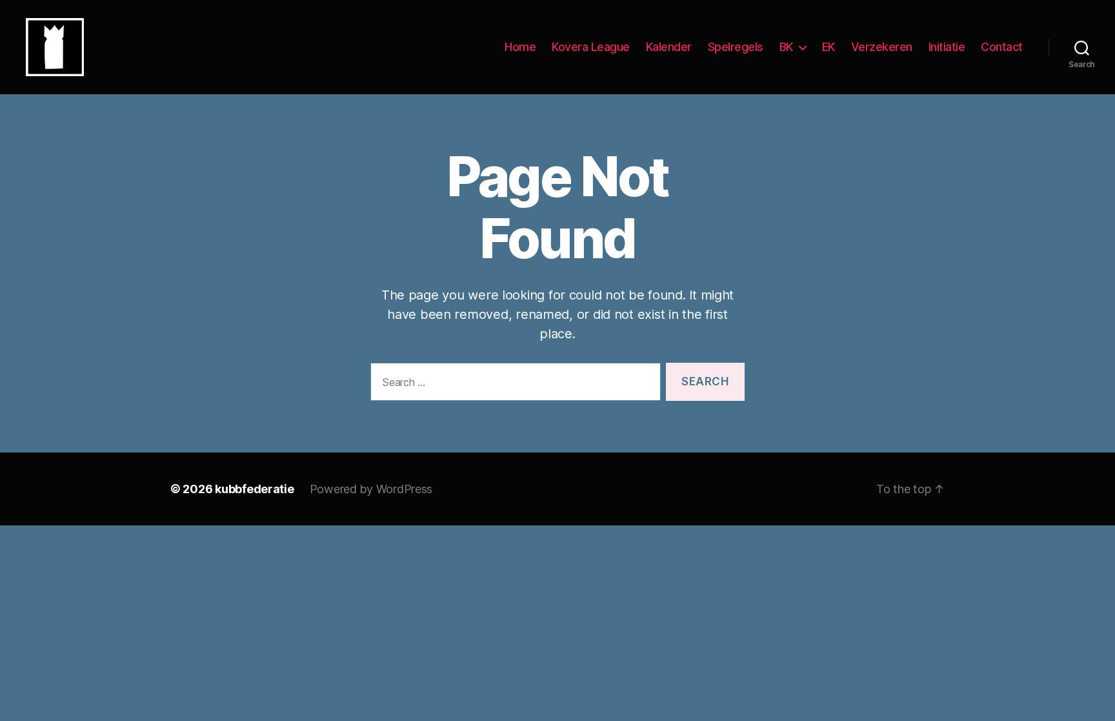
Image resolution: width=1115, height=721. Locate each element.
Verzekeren (881, 47)
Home (520, 47)
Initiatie (947, 47)
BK (786, 47)
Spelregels (735, 47)
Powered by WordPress (371, 489)
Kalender (669, 47)
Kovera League (591, 47)
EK (828, 47)
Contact (1002, 47)
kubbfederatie (254, 489)
